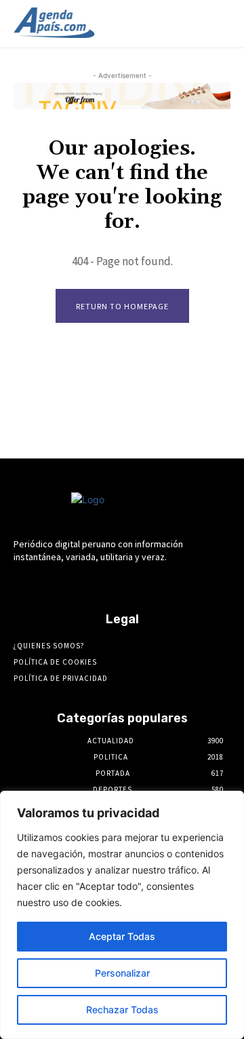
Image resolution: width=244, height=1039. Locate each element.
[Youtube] (181, 582)
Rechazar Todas (122, 1009)
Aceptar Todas (122, 936)
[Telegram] (110, 582)
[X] (157, 582)
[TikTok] (133, 582)
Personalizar (122, 973)
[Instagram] (86, 582)
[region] (122, 915)
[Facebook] (62, 582)
